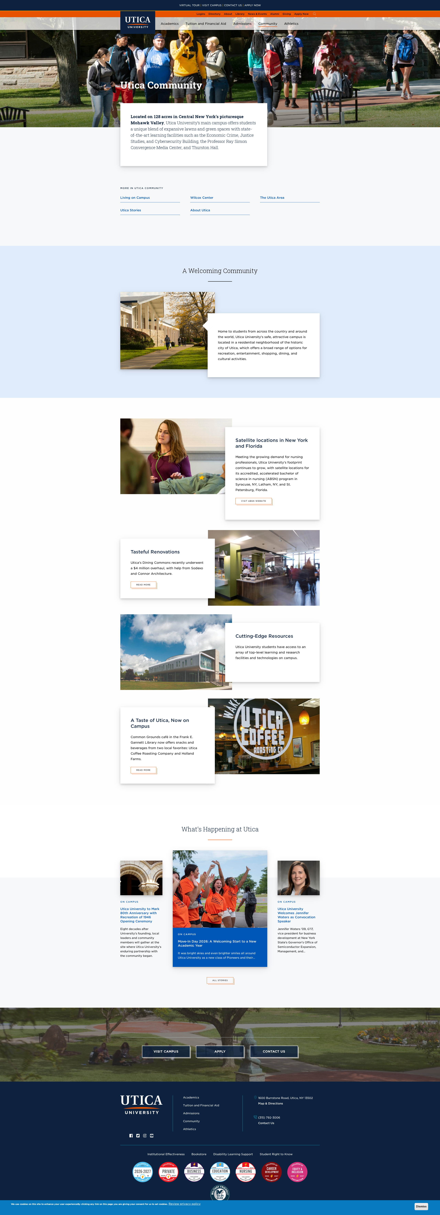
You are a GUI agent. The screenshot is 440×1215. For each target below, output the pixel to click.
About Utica (200, 210)
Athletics (291, 23)
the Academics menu (169, 28)
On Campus (187, 934)
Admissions (242, 23)
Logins (201, 14)
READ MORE (143, 585)
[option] (131, 1135)
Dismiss (421, 1206)
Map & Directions (270, 1103)
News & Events (257, 14)
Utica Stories (130, 210)
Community (267, 23)
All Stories (220, 980)
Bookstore (198, 1154)
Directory (214, 14)
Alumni (274, 14)
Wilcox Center (201, 197)
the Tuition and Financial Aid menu (205, 28)
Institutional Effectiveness (166, 1154)
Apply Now (252, 5)
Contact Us (233, 5)
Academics (170, 23)
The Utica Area (272, 197)
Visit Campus (212, 5)
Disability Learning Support (233, 1154)
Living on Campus (135, 197)
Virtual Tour (189, 5)
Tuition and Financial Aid (205, 23)
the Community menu (267, 28)
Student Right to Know (276, 1154)
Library (240, 14)
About (228, 14)
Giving (287, 14)
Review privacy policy (185, 1204)
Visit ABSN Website (253, 501)
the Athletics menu (291, 28)
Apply (220, 1051)
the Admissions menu (242, 28)
